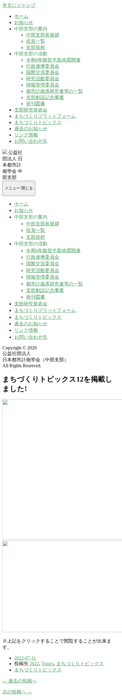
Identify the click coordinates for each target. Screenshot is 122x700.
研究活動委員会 (42, 78)
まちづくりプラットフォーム (45, 116)
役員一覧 (35, 41)
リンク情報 (26, 134)
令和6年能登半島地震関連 (53, 59)
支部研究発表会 (30, 109)
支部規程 (35, 47)
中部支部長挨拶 (42, 34)
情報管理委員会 (42, 84)
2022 (34, 663)
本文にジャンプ (19, 5)
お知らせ (23, 22)
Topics (47, 663)
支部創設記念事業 (45, 97)
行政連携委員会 (42, 66)
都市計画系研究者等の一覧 (54, 91)
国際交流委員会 (42, 72)
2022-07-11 (25, 657)
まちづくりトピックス (38, 122)
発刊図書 (35, 103)
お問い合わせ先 (30, 141)
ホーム (21, 16)
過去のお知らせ (30, 128)
